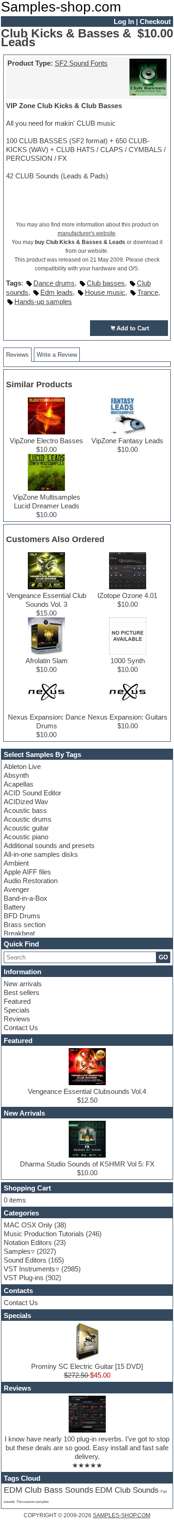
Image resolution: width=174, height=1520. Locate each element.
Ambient (16, 863)
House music (105, 292)
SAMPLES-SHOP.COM (121, 1515)
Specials (17, 1010)
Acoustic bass (25, 810)
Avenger (16, 889)
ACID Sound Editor (32, 793)
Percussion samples (33, 1502)
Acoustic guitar (26, 828)
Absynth (16, 775)
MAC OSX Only (28, 1225)
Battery (15, 907)
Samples (17, 1251)
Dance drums (54, 283)
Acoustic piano (26, 837)
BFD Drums (22, 916)
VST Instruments (29, 1269)
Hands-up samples (43, 301)
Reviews (17, 1019)
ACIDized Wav (26, 802)
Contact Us (21, 1028)
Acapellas (18, 784)
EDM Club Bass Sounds (48, 1490)
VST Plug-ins (24, 1278)
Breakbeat (19, 933)
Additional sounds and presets (49, 845)
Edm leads (56, 292)
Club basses (106, 283)
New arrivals (23, 984)
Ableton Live (22, 766)
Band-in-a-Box (25, 898)
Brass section (24, 924)
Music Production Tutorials (44, 1234)
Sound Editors (25, 1260)
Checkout (155, 21)
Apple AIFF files (27, 872)
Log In (124, 21)
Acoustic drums (28, 819)
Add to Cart (132, 328)
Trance (147, 292)
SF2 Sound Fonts (81, 63)
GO (163, 957)
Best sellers (21, 992)
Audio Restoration (31, 881)
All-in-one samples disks (41, 854)
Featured (17, 1001)
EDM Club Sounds (127, 1490)
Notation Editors (28, 1242)
